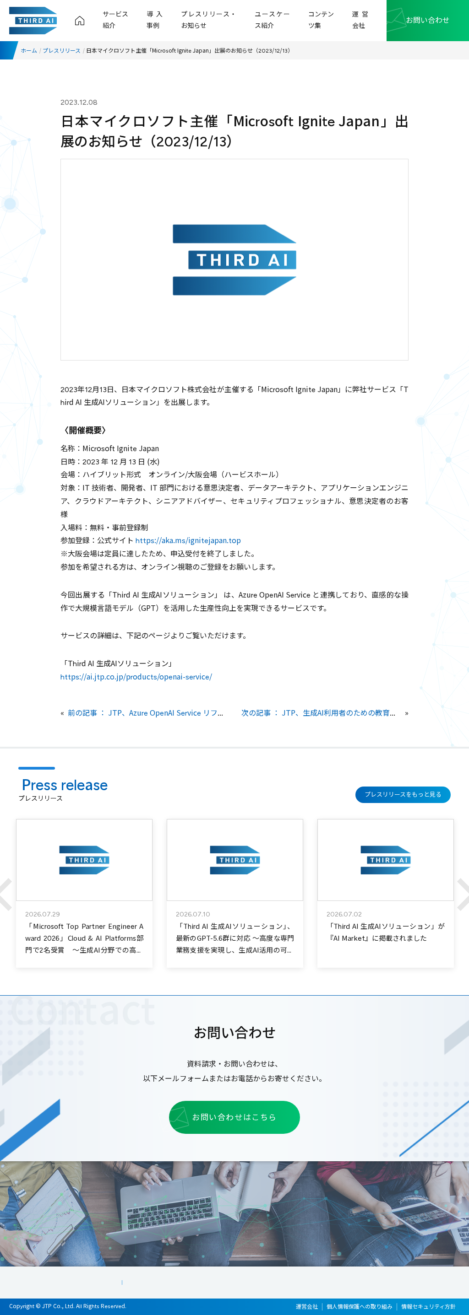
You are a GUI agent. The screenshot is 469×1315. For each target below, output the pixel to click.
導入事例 (155, 20)
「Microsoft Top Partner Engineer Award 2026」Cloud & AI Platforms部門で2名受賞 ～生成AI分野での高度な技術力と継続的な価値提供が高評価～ (84, 950)
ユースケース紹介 (272, 20)
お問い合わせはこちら (234, 1117)
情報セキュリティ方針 (428, 1307)
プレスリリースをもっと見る (403, 794)
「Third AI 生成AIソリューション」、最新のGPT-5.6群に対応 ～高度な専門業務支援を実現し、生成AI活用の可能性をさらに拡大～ (235, 944)
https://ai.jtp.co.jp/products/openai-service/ (136, 677)
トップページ (80, 20)
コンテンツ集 (321, 20)
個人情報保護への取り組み (360, 1307)
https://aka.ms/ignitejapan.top (188, 540)
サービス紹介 (115, 20)
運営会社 (360, 20)
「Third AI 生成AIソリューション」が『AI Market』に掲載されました (386, 932)
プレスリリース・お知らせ (208, 20)
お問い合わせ (428, 20)
